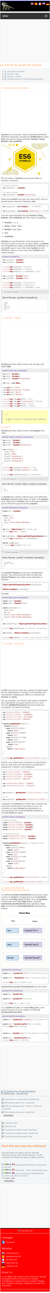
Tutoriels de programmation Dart (18, 1136)
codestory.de (11, 1266)
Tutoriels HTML (10, 1123)
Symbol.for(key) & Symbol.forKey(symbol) (25, 79)
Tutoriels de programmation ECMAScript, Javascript (18, 1092)
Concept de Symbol (15, 71)
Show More (8, 1115)
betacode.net (11, 1263)
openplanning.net (13, 1256)
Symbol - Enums (14, 76)
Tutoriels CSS (10, 1126)
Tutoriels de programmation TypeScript (21, 1133)
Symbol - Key (13, 74)
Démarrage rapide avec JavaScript (19, 1112)
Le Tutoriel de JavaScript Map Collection (28, 419)
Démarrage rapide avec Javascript (19, 1102)
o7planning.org (12, 1253)
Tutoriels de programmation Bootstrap (20, 1130)
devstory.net (11, 1259)
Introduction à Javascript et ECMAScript (21, 1099)
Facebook (10, 1242)
